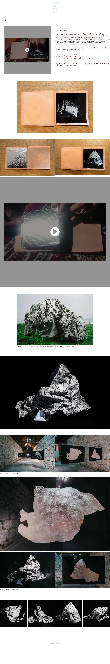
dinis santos (55, 7)
